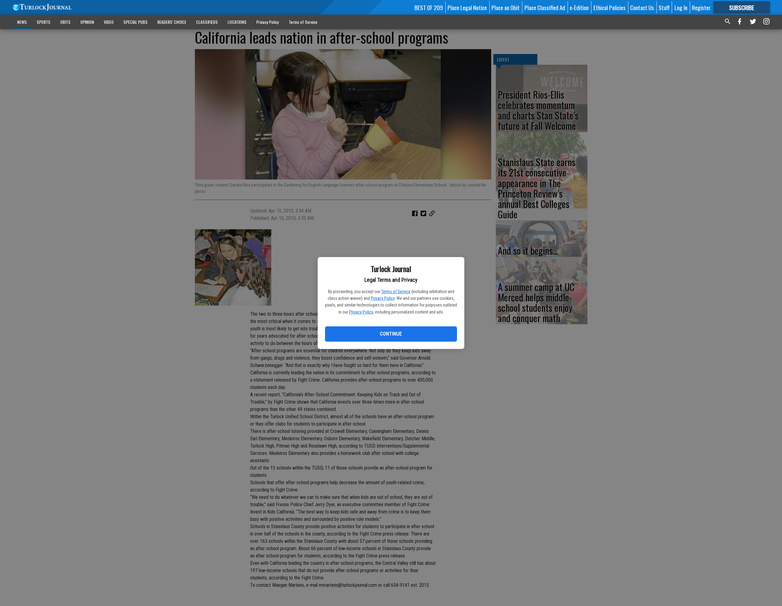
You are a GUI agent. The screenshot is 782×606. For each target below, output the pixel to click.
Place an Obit (505, 7)
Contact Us (642, 7)
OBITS (65, 22)
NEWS (22, 22)
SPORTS (43, 22)
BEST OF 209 (429, 7)
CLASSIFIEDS (207, 22)
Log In (680, 7)
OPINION (87, 22)
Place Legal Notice (467, 7)
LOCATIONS (237, 22)
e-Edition (579, 7)
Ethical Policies (610, 7)
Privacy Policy (383, 298)
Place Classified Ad (544, 7)
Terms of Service (396, 291)
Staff (664, 7)
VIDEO (109, 22)
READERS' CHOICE (171, 22)
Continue (391, 334)
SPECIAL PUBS (135, 22)
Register (701, 7)
